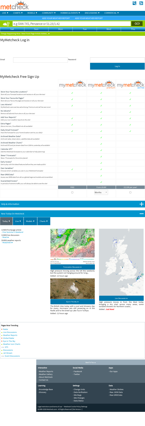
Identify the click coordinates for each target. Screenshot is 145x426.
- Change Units (79, 389)
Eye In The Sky (9, 341)
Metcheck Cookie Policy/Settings (75, 406)
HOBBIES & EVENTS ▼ (70, 12)
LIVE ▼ (5, 12)
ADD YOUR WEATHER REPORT (56, 18)
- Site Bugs (77, 395)
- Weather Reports (45, 371)
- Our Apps (113, 371)
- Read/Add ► (7, 242)
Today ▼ (6, 221)
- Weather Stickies (116, 389)
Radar (5, 329)
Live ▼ (18, 221)
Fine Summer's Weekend (13, 232)
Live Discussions (10, 332)
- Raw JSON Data (116, 392)
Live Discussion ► (121, 298)
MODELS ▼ (32, 12)
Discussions (8, 350)
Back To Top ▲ (91, 362)
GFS (6, 347)
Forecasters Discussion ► (72, 267)
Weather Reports (10, 335)
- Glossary (42, 392)
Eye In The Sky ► (72, 301)
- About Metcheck (45, 377)
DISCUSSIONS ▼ (92, 12)
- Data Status (78, 400)
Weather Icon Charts (11, 344)
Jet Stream (7, 353)
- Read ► (5, 237)
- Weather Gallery (45, 374)
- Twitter (76, 374)
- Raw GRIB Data (115, 395)
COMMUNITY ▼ (49, 12)
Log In (117, 66)
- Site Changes (79, 398)
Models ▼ (30, 221)
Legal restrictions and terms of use (50, 406)
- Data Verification (80, 392)
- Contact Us (43, 380)
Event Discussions (12, 356)
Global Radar (8, 338)
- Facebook (77, 371)
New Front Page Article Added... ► (36, 33)
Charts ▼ (44, 221)
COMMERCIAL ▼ (111, 12)
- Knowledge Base (45, 389)
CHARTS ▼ (18, 12)
